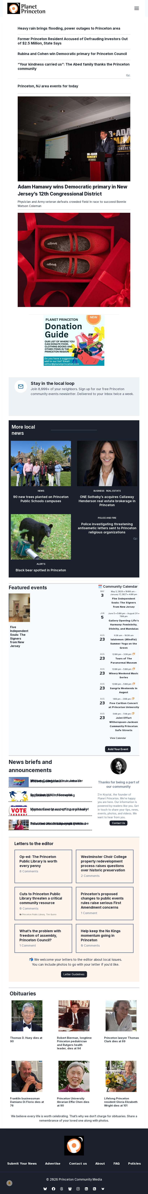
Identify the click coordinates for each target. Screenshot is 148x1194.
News (41, 490)
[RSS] (94, 1188)
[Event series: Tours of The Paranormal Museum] (133, 654)
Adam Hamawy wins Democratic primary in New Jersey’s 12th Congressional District (72, 190)
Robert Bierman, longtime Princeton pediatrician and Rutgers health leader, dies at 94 (74, 1043)
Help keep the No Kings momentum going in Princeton (101, 935)
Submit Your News (22, 1163)
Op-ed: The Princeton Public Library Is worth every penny (38, 861)
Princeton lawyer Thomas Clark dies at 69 (121, 1039)
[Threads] (61, 1188)
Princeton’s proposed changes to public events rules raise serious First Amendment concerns (102, 901)
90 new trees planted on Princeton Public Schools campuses (41, 499)
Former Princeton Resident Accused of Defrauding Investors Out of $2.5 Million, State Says (73, 41)
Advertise (52, 1163)
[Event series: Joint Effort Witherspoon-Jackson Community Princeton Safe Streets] (133, 714)
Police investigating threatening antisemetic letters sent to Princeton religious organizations (107, 528)
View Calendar (118, 738)
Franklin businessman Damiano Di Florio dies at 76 (27, 1102)
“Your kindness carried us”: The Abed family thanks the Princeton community (74, 66)
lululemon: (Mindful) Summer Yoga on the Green (123, 643)
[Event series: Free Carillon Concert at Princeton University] (133, 699)
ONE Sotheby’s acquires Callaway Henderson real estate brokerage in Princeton (107, 501)
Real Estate (113, 490)
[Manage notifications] (9, 1183)
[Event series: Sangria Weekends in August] (133, 684)
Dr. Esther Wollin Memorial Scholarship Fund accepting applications (52, 795)
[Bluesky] (45, 1188)
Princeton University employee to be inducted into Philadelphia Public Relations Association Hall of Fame (59, 823)
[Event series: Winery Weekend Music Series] (133, 669)
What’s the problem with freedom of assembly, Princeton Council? (40, 935)
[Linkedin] (86, 1188)
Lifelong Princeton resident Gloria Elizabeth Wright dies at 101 (121, 1102)
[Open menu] (136, 8)
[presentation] (74, 138)
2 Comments (90, 876)
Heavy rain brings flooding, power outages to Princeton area (69, 28)
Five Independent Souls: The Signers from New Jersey (19, 636)
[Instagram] (78, 1188)
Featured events (28, 587)
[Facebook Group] (69, 1188)
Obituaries (23, 993)
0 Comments (28, 908)
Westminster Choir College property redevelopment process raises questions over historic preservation (104, 863)
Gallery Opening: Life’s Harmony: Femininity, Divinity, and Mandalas (124, 624)
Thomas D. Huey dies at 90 (26, 1039)
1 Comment (89, 913)
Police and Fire (107, 517)
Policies (134, 1163)
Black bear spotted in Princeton (41, 570)
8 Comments (28, 871)
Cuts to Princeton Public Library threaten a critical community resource (40, 898)
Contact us (78, 1163)
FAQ (117, 1163)
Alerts (41, 564)
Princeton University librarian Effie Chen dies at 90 (73, 1102)
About (100, 1163)
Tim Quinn (51, 914)
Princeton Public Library (33, 914)
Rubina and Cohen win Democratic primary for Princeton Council (72, 54)
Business (98, 490)
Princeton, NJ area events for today (48, 86)
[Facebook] (53, 1188)
